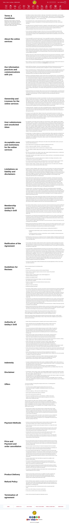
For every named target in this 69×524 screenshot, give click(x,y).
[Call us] (37, 517)
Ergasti (37, 522)
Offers (4, 2)
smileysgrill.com (45, 62)
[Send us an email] (35, 517)
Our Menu (11, 2)
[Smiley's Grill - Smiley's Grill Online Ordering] (34, 2)
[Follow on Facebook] (30, 517)
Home (7, 2)
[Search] (47, 2)
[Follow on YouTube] (39, 517)
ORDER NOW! (17, 2)
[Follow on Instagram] (32, 517)
